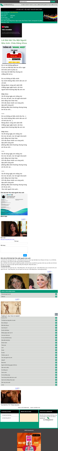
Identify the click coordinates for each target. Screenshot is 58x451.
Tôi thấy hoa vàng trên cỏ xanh (8, 320)
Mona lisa (3, 362)
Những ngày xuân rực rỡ (6, 332)
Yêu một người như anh (6, 357)
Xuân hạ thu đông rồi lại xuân (8, 379)
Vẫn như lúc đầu (5, 367)
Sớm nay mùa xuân (5, 382)
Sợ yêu (3, 352)
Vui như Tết (4, 317)
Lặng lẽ (3, 360)
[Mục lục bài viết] (56, 314)
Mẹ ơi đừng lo (4, 322)
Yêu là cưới (4, 372)
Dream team (4, 342)
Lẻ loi (2, 384)
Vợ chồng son (4, 370)
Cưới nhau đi (4, 327)
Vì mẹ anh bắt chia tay (6, 337)
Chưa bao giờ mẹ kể (6, 294)
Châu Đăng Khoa (14, 12)
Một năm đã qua (5, 325)
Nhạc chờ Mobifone (23, 407)
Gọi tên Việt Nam (5, 330)
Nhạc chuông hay (35, 407)
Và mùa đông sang (5, 374)
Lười (2, 347)
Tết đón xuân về (5, 355)
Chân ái (3, 296)
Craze (2, 350)
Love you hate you (5, 335)
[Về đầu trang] (57, 450)
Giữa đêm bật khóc (5, 340)
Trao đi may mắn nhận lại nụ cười (8, 377)
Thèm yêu (3, 345)
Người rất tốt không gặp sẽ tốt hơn (9, 365)
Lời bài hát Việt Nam (6, 415)
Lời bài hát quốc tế (6, 418)
